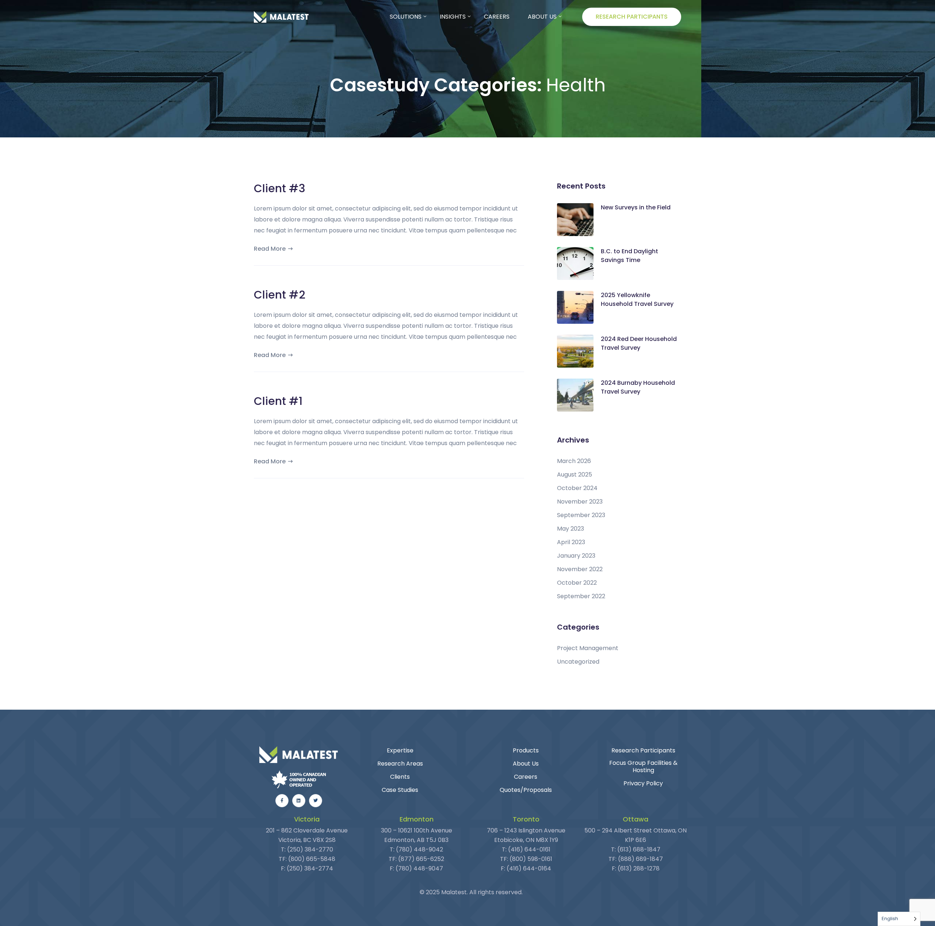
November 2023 (580, 502)
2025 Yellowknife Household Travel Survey (637, 299)
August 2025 (574, 475)
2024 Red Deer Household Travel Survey (639, 343)
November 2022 (580, 569)
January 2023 (576, 556)
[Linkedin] (298, 800)
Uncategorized (578, 662)
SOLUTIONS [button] (405, 16)
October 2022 (577, 583)
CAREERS (497, 16)
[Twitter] (315, 800)
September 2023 (581, 515)
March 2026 (574, 461)
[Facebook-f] (282, 800)
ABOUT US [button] (542, 16)
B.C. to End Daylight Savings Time (629, 255)
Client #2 (279, 295)
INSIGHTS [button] (453, 16)
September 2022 (581, 596)
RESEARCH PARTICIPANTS (632, 16)
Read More (270, 248)
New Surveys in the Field (636, 207)
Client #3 (279, 188)
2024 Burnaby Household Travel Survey (638, 387)
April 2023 (571, 542)
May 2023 (570, 529)
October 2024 (577, 488)
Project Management (587, 648)
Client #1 (278, 401)
